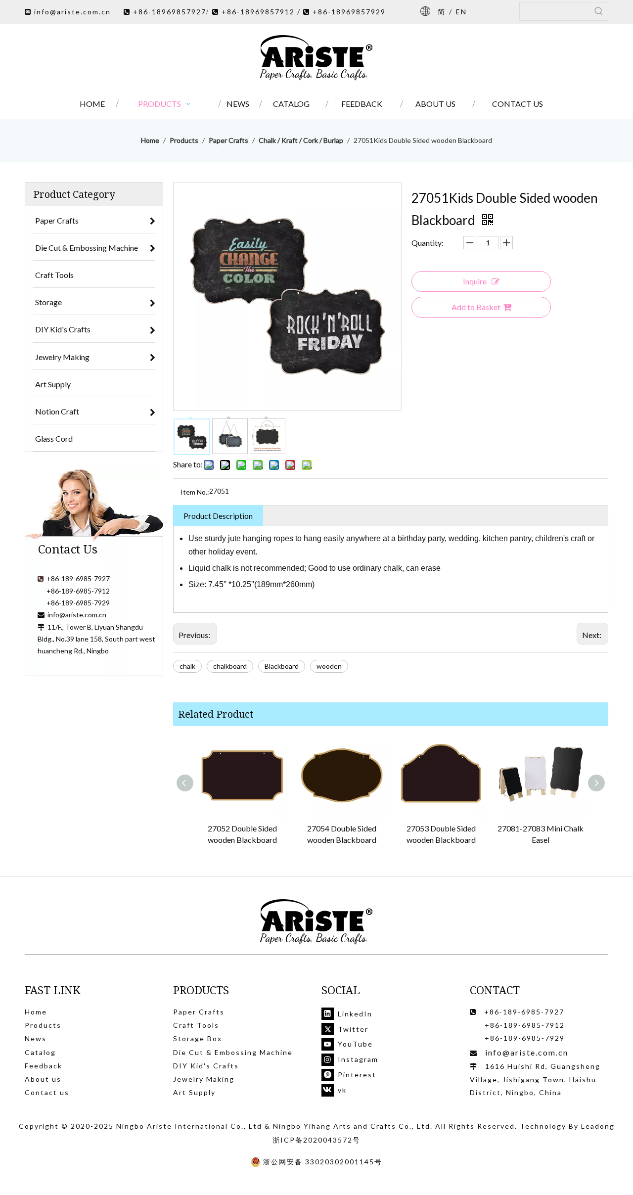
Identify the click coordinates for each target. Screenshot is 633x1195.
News (35, 1038)
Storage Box (197, 1038)
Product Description (218, 515)
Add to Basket (476, 307)
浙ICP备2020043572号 (316, 1140)
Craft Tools (196, 1025)
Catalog (40, 1052)
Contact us (47, 1092)
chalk (187, 666)
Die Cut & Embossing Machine (233, 1052)
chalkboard (230, 666)
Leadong (598, 1126)
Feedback (43, 1065)
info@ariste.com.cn (72, 11)
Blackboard (282, 666)
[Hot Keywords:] (599, 11)
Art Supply (194, 1092)
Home (36, 1012)
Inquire (475, 281)
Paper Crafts (199, 1012)
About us (43, 1079)
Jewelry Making (203, 1079)
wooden (329, 666)
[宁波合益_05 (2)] (316, 922)
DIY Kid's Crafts (206, 1065)
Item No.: (195, 492)
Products (43, 1025)
